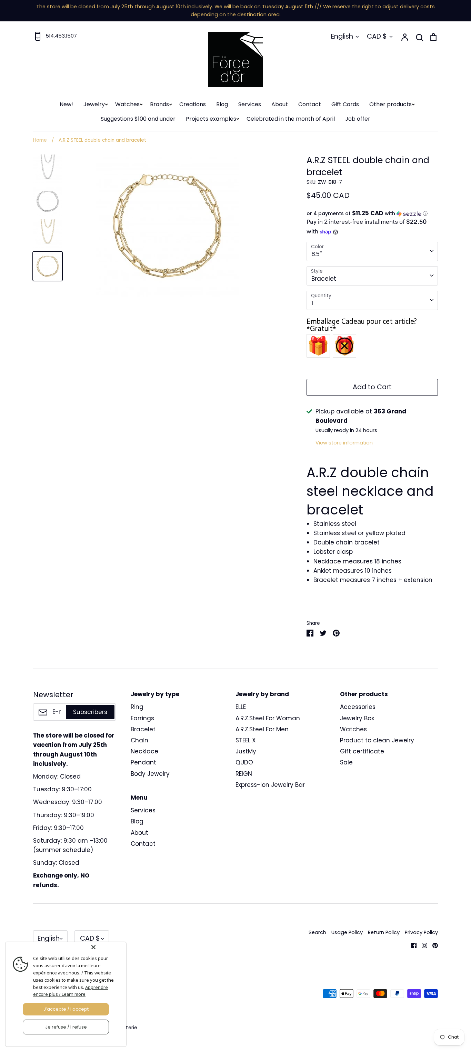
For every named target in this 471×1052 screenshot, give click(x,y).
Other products (390, 104)
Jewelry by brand (262, 694)
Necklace (144, 751)
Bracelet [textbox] (323, 278)
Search (317, 932)
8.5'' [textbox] (316, 254)
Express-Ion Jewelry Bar (270, 785)
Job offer (357, 119)
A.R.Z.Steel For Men (262, 729)
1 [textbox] (312, 303)
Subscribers (90, 712)
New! (66, 104)
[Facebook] (411, 945)
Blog (222, 104)
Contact (309, 104)
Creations (192, 104)
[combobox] (372, 251)
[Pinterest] (432, 945)
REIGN (244, 774)
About (279, 104)
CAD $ (377, 36)
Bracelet (143, 729)
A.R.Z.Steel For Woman (268, 718)
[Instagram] (422, 945)
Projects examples (211, 119)
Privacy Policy (421, 932)
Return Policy (384, 932)
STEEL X (246, 740)
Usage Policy (347, 932)
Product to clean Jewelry (377, 740)
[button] (372, 213)
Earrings (142, 718)
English (342, 36)
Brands (159, 104)
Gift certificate (362, 751)
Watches (127, 104)
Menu (139, 797)
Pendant (143, 762)
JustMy (246, 751)
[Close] (107, 947)
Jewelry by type (155, 694)
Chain (139, 740)
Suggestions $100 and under (138, 119)
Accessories (357, 707)
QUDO (244, 762)
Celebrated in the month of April (291, 119)
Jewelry (94, 104)
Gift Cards (345, 104)
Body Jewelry (150, 774)
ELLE (241, 707)
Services (249, 104)
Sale (346, 762)
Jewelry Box (357, 718)
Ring (137, 707)
